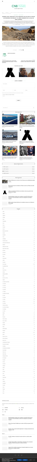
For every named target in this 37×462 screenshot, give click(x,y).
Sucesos (19, 361)
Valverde (19, 385)
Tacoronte (19, 363)
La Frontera (19, 283)
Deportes (19, 244)
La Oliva (19, 295)
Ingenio (19, 279)
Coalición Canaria (19, 240)
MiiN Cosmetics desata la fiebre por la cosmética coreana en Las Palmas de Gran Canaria (21, 203)
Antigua (19, 217)
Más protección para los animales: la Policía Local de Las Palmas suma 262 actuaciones (21, 186)
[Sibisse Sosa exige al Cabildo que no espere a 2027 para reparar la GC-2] (5, 425)
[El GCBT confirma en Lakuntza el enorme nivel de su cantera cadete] (5, 438)
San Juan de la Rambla (19, 344)
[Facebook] (15, 455)
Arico (19, 223)
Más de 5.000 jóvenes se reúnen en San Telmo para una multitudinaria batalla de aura (21, 181)
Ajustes (31, 459)
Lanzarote (19, 301)
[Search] (34, 1)
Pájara (19, 326)
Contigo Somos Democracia (19, 242)
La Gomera (19, 285)
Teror (19, 373)
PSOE (19, 334)
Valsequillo (19, 383)
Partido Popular (19, 328)
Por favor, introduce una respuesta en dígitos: (8, 94)
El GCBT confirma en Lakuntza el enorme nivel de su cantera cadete (20, 436)
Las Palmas (19, 303)
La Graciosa (19, 287)
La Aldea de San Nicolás (19, 281)
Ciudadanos (19, 238)
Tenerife (19, 371)
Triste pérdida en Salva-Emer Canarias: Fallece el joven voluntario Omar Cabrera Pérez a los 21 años (9, 158)
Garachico (19, 262)
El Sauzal (19, 254)
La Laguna (19, 291)
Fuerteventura (19, 258)
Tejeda (19, 367)
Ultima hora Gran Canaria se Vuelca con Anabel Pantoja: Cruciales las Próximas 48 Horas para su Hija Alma (27, 126)
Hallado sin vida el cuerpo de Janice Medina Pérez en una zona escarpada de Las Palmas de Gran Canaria (26, 142)
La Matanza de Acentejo (19, 293)
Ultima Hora (7, 12)
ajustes (9, 461)
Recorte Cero (19, 340)
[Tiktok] (21, 455)
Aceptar (19, 459)
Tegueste (19, 365)
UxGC (19, 379)
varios (19, 387)
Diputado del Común (19, 246)
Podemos (19, 330)
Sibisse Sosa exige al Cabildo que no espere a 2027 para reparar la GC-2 (20, 423)
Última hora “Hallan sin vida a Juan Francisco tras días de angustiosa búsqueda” (9, 142)
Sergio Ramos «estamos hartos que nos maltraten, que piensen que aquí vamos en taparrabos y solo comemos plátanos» (26, 158)
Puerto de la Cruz (19, 336)
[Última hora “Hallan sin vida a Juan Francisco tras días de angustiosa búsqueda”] (10, 135)
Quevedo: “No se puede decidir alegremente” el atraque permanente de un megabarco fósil (21, 429)
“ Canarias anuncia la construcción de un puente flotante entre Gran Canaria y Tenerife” (9, 126)
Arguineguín (19, 221)
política (19, 332)
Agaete (19, 213)
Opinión (19, 322)
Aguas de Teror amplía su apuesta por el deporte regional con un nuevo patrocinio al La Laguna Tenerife (20, 448)
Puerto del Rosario (19, 338)
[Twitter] (18, 455)
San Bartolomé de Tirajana (19, 342)
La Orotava (19, 297)
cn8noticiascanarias (17, 24)
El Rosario (19, 252)
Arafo (19, 219)
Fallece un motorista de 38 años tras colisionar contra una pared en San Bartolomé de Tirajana (20, 191)
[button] (3, 72)
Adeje (19, 211)
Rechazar (25, 459)
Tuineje (19, 375)
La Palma (19, 299)
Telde (19, 369)
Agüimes (19, 215)
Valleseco (19, 381)
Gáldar (19, 260)
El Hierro (19, 250)
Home (3, 12)
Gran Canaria (19, 264)
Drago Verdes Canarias (19, 248)
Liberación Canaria (19, 305)
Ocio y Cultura (19, 320)
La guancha (19, 289)
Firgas (19, 256)
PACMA (19, 324)
